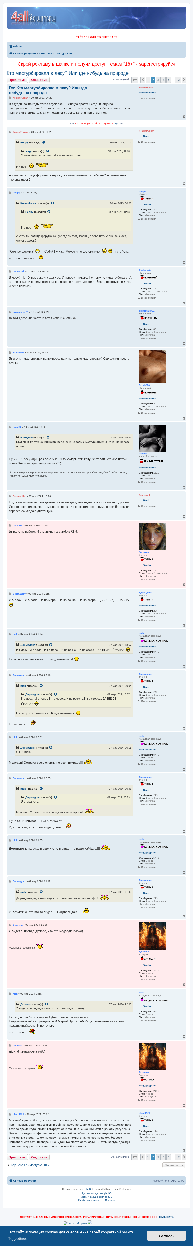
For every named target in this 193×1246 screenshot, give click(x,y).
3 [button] (158, 80)
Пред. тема (17, 80)
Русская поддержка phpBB (97, 1193)
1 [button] (148, 80)
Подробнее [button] (17, 1239)
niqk (23, 685)
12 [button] (178, 80)
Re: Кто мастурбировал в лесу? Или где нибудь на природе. (48, 90)
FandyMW (26, 437)
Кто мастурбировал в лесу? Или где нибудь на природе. (68, 73)
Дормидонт (27, 644)
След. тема (39, 80)
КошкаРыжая (28, 203)
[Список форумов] (34, 17)
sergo (28, 151)
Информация (148, 98)
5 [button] (168, 80)
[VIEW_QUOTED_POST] (44, 142)
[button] (134, 80)
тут (116, 123)
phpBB (88, 1189)
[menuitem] (16, 46)
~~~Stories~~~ (147, 92)
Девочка (25, 1004)
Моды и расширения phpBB (96, 1197)
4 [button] (163, 80)
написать (166, 1217)
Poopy (24, 142)
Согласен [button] (166, 1236)
